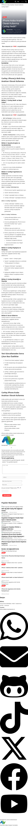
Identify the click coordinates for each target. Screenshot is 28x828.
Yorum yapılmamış (10, 31)
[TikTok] (7, 448)
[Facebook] (2, 448)
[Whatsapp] (14, 641)
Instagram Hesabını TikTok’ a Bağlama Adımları (10, 528)
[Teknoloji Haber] (4, 1)
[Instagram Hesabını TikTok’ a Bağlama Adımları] (14, 524)
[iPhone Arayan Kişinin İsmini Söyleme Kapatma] (13, 539)
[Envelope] (14, 670)
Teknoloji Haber (9, 29)
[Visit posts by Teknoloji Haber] (4, 31)
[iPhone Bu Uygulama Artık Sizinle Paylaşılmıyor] (14, 583)
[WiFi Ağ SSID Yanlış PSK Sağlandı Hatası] (12, 506)
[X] (3, 448)
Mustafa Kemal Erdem (6, 521)
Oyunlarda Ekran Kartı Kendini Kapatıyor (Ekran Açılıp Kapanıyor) (12, 535)
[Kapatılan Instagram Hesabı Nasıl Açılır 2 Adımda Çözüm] (14, 515)
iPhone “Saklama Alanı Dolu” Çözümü (11, 567)
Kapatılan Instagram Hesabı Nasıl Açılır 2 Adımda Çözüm (12, 519)
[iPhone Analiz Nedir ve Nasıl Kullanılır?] (12, 572)
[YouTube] (5, 448)
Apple (4, 17)
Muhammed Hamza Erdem (6, 530)
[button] (15, 1)
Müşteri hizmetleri (13, 825)
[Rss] (11, 448)
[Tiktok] (14, 733)
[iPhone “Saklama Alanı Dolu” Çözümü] (11, 562)
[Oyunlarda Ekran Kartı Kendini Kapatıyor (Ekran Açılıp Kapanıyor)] (11, 532)
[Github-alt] (14, 700)
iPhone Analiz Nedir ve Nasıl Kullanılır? (12, 577)
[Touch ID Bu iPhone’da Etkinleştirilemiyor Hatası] (9, 551)
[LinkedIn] (8, 448)
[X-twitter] (14, 762)
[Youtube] (14, 816)
